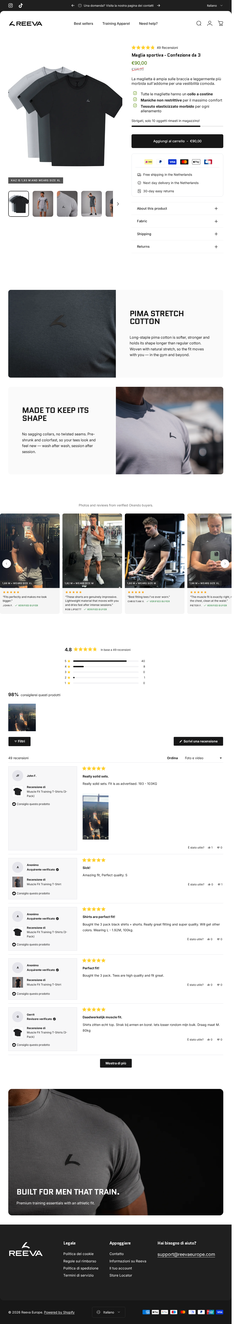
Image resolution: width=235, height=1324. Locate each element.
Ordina (173, 758)
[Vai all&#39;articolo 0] (18, 204)
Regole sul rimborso (79, 1261)
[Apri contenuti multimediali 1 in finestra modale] (65, 116)
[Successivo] (159, 5)
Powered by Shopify (59, 1312)
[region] (22, 717)
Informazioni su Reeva (127, 1261)
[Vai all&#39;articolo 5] (116, 204)
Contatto (116, 1254)
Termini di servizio (78, 1275)
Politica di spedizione (80, 1268)
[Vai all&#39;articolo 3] (67, 204)
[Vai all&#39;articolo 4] (91, 204)
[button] (154, 47)
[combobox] (215, 5)
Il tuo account (120, 1268)
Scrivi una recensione (203, 742)
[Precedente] (73, 5)
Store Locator (120, 1275)
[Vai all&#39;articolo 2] (43, 204)
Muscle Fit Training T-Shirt (44, 884)
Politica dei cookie (78, 1254)
